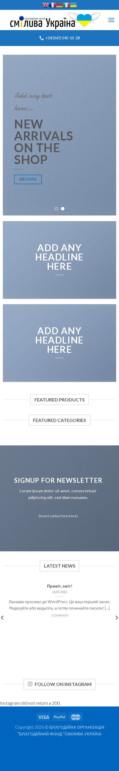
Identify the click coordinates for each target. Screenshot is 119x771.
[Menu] (111, 20)
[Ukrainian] (73, 5)
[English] (45, 5)
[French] (52, 5)
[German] (59, 5)
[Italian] (66, 5)
